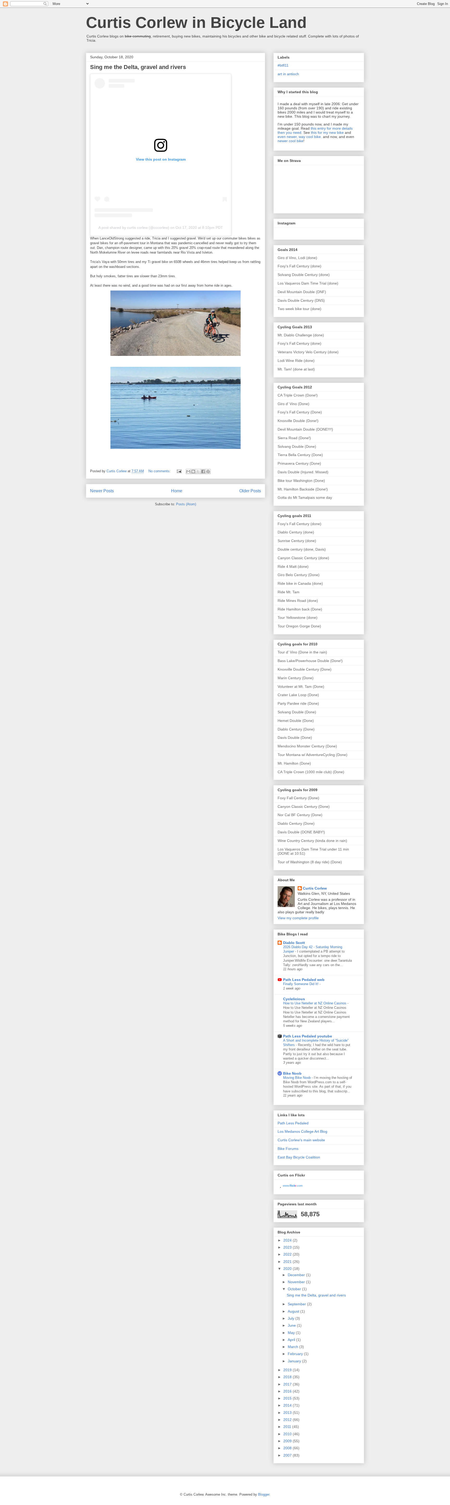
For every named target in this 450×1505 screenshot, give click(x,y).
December (297, 1275)
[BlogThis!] (193, 471)
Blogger (263, 1494)
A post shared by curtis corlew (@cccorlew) (133, 227)
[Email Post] (179, 471)
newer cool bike (290, 141)
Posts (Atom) (186, 504)
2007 (288, 1455)
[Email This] (188, 471)
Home (176, 491)
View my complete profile (298, 918)
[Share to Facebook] (203, 471)
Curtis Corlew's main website (301, 1140)
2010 (288, 1434)
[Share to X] (198, 471)
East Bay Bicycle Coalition (299, 1157)
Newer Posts (102, 491)
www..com (293, 1185)
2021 (288, 1262)
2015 (288, 1398)
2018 (288, 1377)
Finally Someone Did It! (301, 984)
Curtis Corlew (315, 888)
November (297, 1282)
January (295, 1361)
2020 (288, 1269)
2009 (288, 1441)
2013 (288, 1412)
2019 (288, 1370)
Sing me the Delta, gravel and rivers (138, 67)
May (292, 1333)
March (293, 1347)
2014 (288, 1405)
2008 (288, 1448)
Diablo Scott (294, 943)
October (295, 1289)
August (294, 1311)
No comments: (160, 471)
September (297, 1304)
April (292, 1340)
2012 (288, 1420)
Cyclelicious (294, 999)
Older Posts (250, 491)
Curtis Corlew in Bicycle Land (196, 22)
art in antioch (288, 74)
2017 (288, 1384)
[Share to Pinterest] (208, 471)
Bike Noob (292, 1073)
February (296, 1354)
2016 (288, 1391)
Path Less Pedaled (293, 1123)
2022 (288, 1254)
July (291, 1318)
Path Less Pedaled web (303, 980)
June (292, 1325)
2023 (288, 1247)
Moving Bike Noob (297, 1078)
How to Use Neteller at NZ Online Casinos (315, 1003)
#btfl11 (283, 65)
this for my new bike (327, 132)
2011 (287, 1427)
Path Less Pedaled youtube (307, 1036)
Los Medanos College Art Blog (302, 1131)
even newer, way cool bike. (300, 137)
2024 (288, 1240)
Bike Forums (288, 1149)
